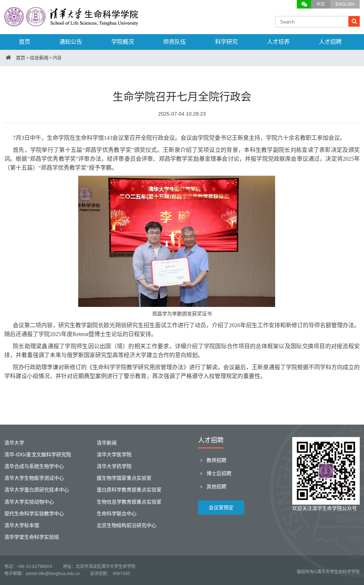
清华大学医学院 (114, 454)
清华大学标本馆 (21, 525)
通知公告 (70, 42)
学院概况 (122, 42)
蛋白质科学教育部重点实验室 (129, 490)
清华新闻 (107, 443)
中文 (320, 4)
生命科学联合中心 (116, 513)
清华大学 (14, 443)
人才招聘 (330, 42)
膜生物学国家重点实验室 (124, 478)
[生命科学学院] (71, 22)
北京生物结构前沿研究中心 (126, 525)
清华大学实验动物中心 (29, 502)
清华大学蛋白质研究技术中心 (36, 490)
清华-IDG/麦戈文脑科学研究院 (37, 454)
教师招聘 (215, 460)
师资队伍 (174, 42)
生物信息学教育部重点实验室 (129, 502)
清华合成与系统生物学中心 (34, 466)
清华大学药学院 (114, 466)
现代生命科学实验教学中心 (34, 513)
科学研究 (226, 42)
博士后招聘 (218, 473)
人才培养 (278, 42)
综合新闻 (39, 57)
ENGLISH (345, 4)
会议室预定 (221, 507)
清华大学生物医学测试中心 (34, 478)
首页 (24, 42)
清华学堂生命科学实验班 (31, 537)
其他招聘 (215, 486)
